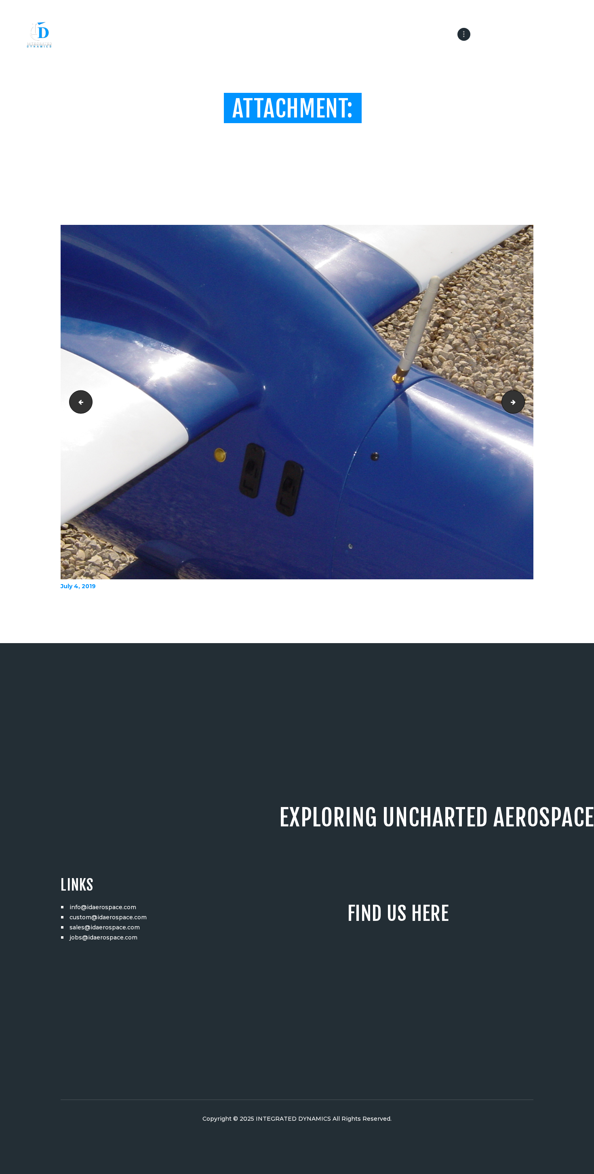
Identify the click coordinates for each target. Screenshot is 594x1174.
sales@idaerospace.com (105, 927)
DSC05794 (522, 402)
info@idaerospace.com (103, 907)
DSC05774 (78, 402)
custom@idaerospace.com (108, 917)
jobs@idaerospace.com (103, 937)
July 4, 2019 (78, 586)
